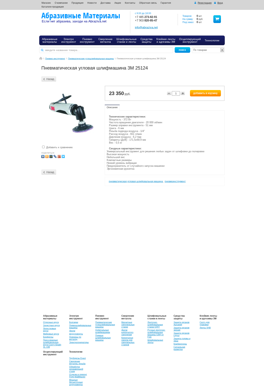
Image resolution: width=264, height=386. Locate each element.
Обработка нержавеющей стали (76, 369)
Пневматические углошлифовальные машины (91, 58)
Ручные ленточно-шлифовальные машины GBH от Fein (156, 333)
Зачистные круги (51, 325)
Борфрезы (48, 337)
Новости (92, 3)
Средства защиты (179, 317)
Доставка (105, 3)
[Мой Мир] (51, 156)
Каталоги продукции (53, 6)
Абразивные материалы (50, 317)
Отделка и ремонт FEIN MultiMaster (78, 375)
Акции (117, 3)
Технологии (75, 351)
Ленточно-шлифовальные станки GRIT (155, 324)
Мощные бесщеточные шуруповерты (76, 382)
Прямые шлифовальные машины (103, 337)
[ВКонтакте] (43, 156)
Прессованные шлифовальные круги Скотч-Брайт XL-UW (52, 343)
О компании (61, 3)
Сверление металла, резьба (77, 362)
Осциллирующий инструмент (53, 353)
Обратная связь (148, 3)
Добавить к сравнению (59, 147)
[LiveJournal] (56, 156)
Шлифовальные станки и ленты (156, 317)
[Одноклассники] (47, 156)
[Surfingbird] (64, 156)
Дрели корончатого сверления (127, 332)
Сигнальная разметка (179, 348)
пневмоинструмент (175, 181)
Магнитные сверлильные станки (128, 324)
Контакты (130, 3)
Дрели (72, 331)
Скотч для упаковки (204, 323)
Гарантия (166, 3)
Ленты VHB (205, 327)
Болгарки (73, 322)
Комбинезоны (180, 344)
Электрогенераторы (79, 342)
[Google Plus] (60, 156)
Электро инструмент (76, 317)
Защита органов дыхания (181, 323)
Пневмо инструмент (55, 58)
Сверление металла (127, 317)
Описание (112, 107)
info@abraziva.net (146, 27)
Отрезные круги (51, 322)
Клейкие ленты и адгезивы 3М (208, 317)
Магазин (46, 3)
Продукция (77, 3)
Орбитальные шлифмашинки (102, 331)
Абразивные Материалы (80, 15)
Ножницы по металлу (75, 338)
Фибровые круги (51, 334)
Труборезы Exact (77, 358)
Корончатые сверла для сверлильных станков (128, 341)
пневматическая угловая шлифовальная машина (136, 181)
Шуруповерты (76, 334)
